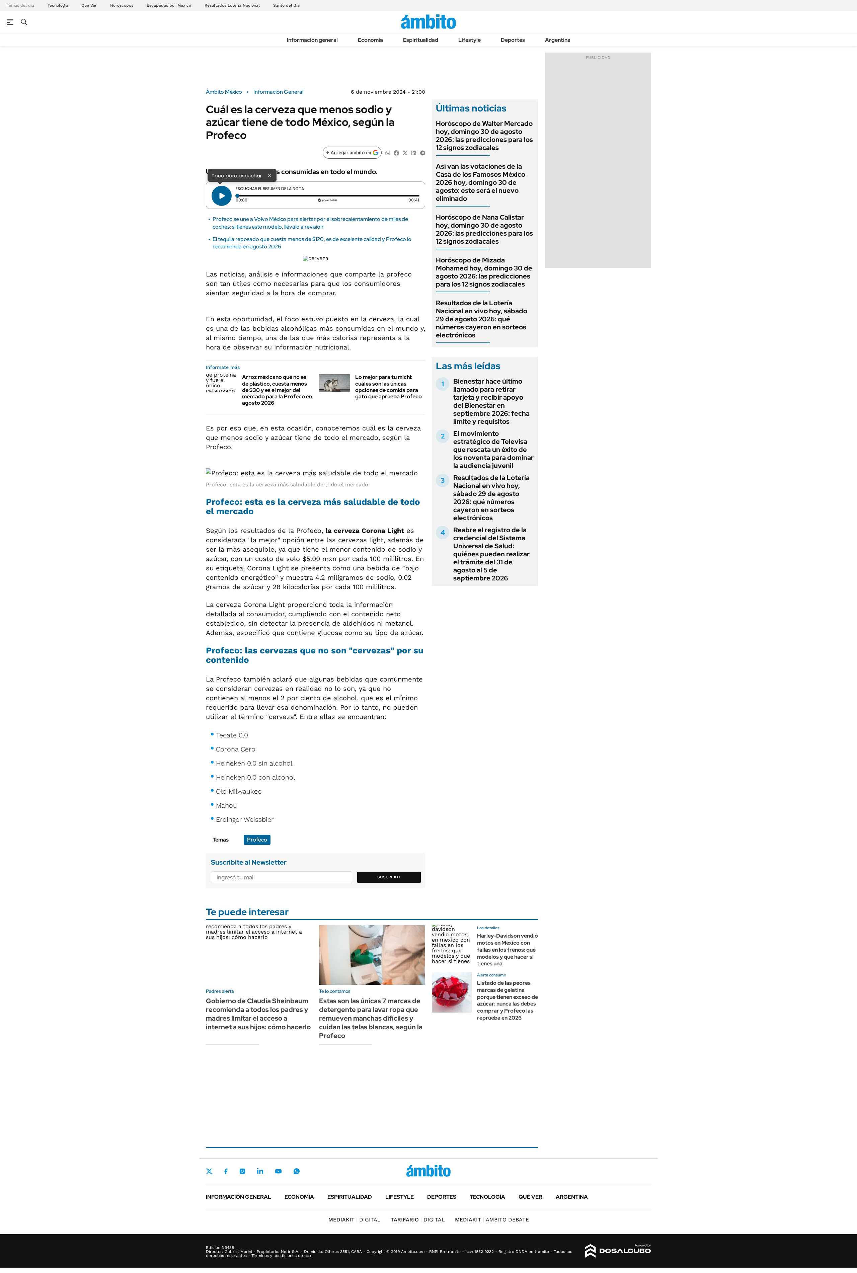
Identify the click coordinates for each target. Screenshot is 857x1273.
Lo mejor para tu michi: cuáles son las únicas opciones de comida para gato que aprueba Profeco (388, 387)
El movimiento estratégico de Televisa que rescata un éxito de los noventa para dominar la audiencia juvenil (493, 449)
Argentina (557, 40)
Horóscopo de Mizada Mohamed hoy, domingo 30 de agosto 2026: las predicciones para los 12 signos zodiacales (484, 272)
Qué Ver (89, 5)
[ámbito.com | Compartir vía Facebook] (396, 152)
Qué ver (530, 1196)
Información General (278, 92)
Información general (312, 40)
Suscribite (389, 877)
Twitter (209, 1171)
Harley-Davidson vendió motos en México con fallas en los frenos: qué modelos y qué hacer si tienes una (507, 949)
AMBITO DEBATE (492, 1219)
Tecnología (58, 5)
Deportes (513, 40)
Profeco (257, 839)
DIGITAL (354, 1219)
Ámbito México (224, 92)
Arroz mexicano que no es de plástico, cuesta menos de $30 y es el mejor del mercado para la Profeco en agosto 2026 (277, 390)
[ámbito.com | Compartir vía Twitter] (405, 152)
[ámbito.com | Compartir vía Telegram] (422, 152)
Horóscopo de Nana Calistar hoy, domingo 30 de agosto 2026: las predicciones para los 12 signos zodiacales (484, 229)
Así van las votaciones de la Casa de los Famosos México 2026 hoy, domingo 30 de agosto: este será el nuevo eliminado (480, 182)
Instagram (242, 1171)
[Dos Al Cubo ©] (618, 1251)
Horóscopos (121, 5)
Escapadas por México (169, 5)
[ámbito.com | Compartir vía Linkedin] (413, 152)
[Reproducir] (222, 196)
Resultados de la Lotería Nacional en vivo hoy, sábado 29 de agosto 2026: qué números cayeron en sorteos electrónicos (481, 319)
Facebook (226, 1171)
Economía (370, 40)
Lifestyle (469, 40)
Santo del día (286, 5)
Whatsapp (297, 1171)
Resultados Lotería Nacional (232, 5)
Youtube (278, 1171)
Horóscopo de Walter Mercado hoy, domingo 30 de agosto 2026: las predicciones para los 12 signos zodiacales (484, 135)
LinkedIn (260, 1171)
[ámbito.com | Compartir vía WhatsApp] (387, 152)
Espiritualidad (420, 40)
